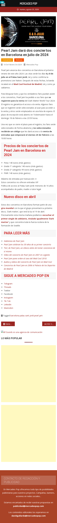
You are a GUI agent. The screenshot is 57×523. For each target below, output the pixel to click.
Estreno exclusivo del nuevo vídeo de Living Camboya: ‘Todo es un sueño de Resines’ (10, 324)
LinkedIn (7, 304)
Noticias (19, 60)
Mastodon (8, 308)
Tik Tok (7, 301)
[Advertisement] (28, 373)
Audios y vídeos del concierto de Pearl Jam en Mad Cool (28, 262)
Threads (7, 287)
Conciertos (7, 60)
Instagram (8, 297)
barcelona (14, 315)
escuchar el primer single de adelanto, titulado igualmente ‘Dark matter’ (27, 218)
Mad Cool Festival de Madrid (28, 84)
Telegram (8, 283)
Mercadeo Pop (32, 65)
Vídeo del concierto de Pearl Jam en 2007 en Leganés (27, 255)
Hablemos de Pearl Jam (14, 241)
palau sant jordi (27, 315)
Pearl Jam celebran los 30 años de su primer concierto (27, 244)
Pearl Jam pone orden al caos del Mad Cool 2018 (25, 258)
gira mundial (7, 208)
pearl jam (38, 315)
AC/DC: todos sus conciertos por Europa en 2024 (50, 324)
